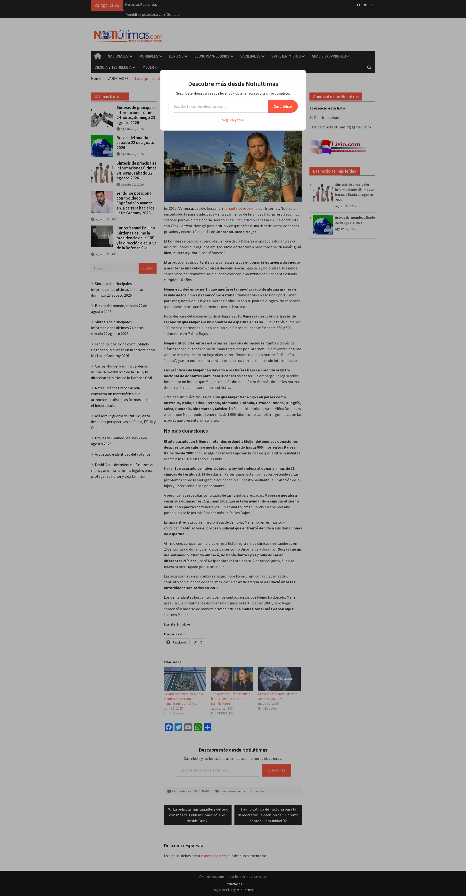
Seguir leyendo (233, 120)
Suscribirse (283, 106)
